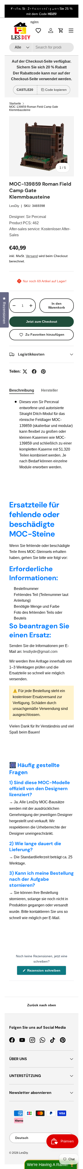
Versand (32, 256)
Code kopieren (56, 90)
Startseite (15, 103)
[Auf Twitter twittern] (25, 371)
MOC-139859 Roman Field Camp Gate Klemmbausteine (33, 108)
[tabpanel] (41, 434)
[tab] (21, 390)
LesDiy (14, 206)
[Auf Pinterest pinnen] (43, 371)
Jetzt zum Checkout (41, 321)
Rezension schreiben (44, 971)
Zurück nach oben (41, 1005)
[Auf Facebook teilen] (34, 371)
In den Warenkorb (56, 305)
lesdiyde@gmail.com (40, 652)
